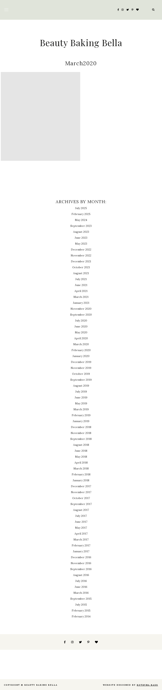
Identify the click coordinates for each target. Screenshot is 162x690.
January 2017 (81, 551)
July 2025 (81, 208)
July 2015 (81, 604)
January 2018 (81, 480)
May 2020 (81, 332)
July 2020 (81, 320)
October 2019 (81, 374)
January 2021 (81, 303)
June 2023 (81, 237)
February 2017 (81, 545)
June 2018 (81, 451)
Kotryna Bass (147, 685)
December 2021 (81, 261)
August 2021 (81, 273)
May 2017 (81, 527)
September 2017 (81, 504)
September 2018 (81, 439)
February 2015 (81, 610)
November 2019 (81, 368)
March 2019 (81, 409)
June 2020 (81, 326)
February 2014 (81, 616)
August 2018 (81, 445)
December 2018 (81, 427)
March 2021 (81, 297)
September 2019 (81, 379)
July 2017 (81, 516)
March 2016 (81, 593)
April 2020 (81, 338)
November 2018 (81, 433)
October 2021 (81, 267)
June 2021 (81, 285)
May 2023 (81, 243)
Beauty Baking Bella (81, 42)
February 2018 (81, 474)
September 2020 (81, 314)
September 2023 (81, 226)
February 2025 (81, 214)
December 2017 (81, 486)
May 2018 (81, 456)
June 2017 (81, 522)
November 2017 (81, 492)
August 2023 (81, 232)
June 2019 (81, 397)
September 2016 (81, 569)
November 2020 (81, 308)
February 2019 (81, 415)
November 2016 (81, 563)
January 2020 (81, 356)
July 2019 (81, 391)
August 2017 (81, 510)
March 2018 (81, 468)
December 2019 (81, 362)
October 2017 (81, 498)
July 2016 (81, 581)
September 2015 (81, 598)
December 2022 (81, 249)
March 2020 (81, 344)
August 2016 (81, 575)
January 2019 (81, 421)
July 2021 (81, 279)
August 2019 (81, 385)
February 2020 (81, 350)
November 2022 (81, 255)
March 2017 (81, 539)
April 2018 (81, 462)
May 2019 (81, 403)
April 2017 (81, 533)
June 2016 (81, 587)
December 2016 (81, 557)
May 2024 (81, 220)
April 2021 (81, 291)
